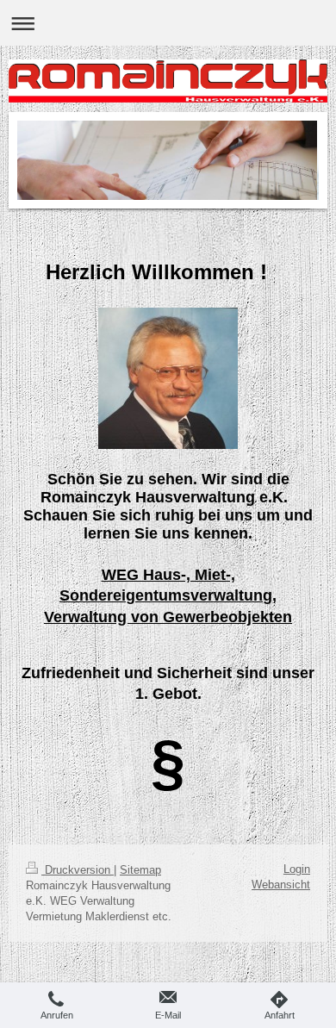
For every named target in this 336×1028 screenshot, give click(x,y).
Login (296, 869)
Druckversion (77, 869)
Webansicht (281, 884)
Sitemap (140, 869)
